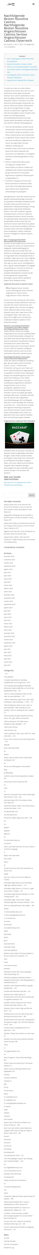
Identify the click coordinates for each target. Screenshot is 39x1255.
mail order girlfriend (10, 950)
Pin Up (6, 1087)
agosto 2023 (8, 608)
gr (4, 865)
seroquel (7, 1116)
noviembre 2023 (9, 598)
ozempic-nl (7, 1081)
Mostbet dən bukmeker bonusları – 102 (17, 991)
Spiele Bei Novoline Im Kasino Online (19, 64)
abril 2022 (7, 659)
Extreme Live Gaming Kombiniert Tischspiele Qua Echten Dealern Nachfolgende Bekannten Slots (22, 69)
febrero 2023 (8, 627)
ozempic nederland (10, 1078)
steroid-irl (7, 1143)
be (5, 763)
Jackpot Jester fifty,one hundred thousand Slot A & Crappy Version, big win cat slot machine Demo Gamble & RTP (19, 525)
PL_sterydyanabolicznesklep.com (15, 1103)
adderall (6, 745)
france (6, 862)
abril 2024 (7, 582)
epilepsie (7, 831)
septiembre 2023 (9, 604)
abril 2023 (7, 620)
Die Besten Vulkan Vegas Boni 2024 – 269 (18, 818)
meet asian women (10, 965)
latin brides (7, 934)
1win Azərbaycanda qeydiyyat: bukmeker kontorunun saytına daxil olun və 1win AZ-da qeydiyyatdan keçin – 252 (19, 688)
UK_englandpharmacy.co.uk (13, 1167)
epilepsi (6, 827)
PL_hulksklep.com (10, 1100)
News (6, 1045)
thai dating (7, 1149)
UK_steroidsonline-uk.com (12, 1171)
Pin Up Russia (8, 1090)
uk (5, 1164)
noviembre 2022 (9, 636)
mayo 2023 (8, 617)
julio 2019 (7, 665)
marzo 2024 (8, 585)
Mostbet (7, 969)
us (5, 1183)
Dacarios (10, 44)
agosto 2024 (8, 569)
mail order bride (9, 944)
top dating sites (9, 1152)
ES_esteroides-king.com (12, 840)
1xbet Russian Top (10, 730)
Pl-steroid (7, 1106)
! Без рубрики (8, 677)
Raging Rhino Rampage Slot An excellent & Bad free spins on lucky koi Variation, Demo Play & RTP (18, 517)
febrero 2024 (8, 588)
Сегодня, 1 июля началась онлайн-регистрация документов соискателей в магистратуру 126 (18, 1215)
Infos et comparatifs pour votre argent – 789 (19, 905)
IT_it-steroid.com (9, 918)
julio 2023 (7, 611)
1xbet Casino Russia (10, 727)
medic (6, 962)
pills (5, 1084)
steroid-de (7, 1139)
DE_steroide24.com (10, 815)
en (5, 824)
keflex (6, 931)
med (5, 959)
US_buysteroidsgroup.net (12, 1187)
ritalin (6, 1110)
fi (4, 852)
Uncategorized (29, 44)
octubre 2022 (8, 640)
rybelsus (6, 1113)
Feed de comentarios (11, 1244)
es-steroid (7, 843)
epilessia (7, 834)
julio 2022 (7, 649)
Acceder (6, 1238)
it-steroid (7, 921)
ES (5, 837)
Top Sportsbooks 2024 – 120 (14, 1155)
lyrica (5, 941)
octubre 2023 (8, 601)
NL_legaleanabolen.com (12, 1051)
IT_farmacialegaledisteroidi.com (14, 915)
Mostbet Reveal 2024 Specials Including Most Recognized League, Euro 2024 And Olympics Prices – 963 (19, 1022)
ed (5, 821)
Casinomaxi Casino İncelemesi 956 (15, 782)
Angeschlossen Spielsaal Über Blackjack (20, 80)
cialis (5, 788)
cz (4, 791)
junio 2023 (7, 614)
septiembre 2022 (9, 643)
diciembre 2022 (9, 633)
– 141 (6, 674)
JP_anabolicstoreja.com (12, 928)
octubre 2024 (8, 563)
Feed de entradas (10, 1241)
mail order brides (9, 947)
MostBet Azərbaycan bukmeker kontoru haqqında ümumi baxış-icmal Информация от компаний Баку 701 (19, 980)
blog (5, 770)
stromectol (7, 1146)
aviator (6, 754)
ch (5, 785)
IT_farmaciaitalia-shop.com (13, 912)
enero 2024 (8, 592)
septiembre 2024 (9, 566)
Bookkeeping (8, 773)
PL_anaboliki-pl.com (10, 1097)
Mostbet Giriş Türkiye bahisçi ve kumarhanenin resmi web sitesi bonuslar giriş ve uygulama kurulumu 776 (19, 997)
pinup (6, 1094)
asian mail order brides (11, 748)
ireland (6, 909)
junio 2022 (7, 652)
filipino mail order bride (11, 855)
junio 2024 (7, 576)
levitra (6, 937)
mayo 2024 (8, 579)
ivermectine (8, 925)
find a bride (7, 859)
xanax (6, 1193)
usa (5, 1190)
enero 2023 (8, 630)
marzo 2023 (8, 624)
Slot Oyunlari (8, 1119)
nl (4, 1048)
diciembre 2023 (9, 595)
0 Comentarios (10, 47)
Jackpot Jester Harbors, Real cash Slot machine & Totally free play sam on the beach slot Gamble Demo (19, 539)
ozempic (7, 1074)
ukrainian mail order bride (12, 1174)
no (5, 1054)
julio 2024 (7, 572)
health (6, 874)
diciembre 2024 (9, 556)
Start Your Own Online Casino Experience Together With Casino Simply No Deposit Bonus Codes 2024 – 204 (18, 1130)
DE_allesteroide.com (11, 811)
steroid (6, 1136)
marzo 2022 (8, 662)
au (5, 751)
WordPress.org (9, 1248)
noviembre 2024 (9, 560)
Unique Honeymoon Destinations (15, 1180)
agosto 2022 (8, 646)
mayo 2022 (8, 656)
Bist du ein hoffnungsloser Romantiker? (17, 766)
